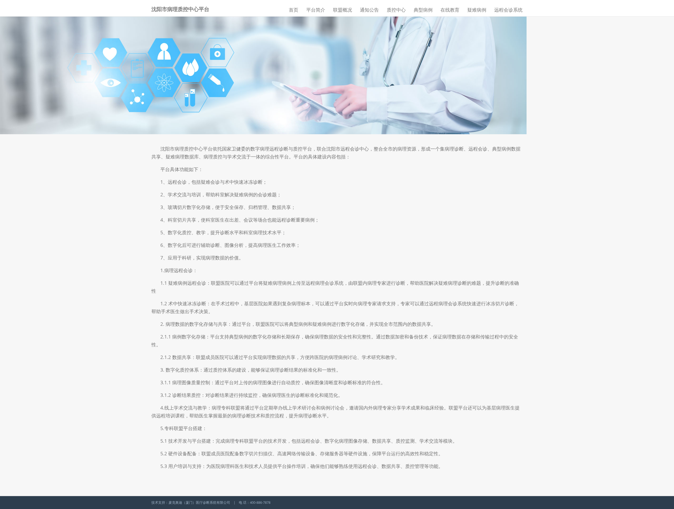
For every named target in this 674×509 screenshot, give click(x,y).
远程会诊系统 (508, 10)
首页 (293, 10)
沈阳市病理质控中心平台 (180, 9)
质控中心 (396, 10)
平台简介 (315, 10)
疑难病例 (476, 10)
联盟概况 (342, 10)
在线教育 (449, 10)
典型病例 (423, 10)
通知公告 (369, 10)
